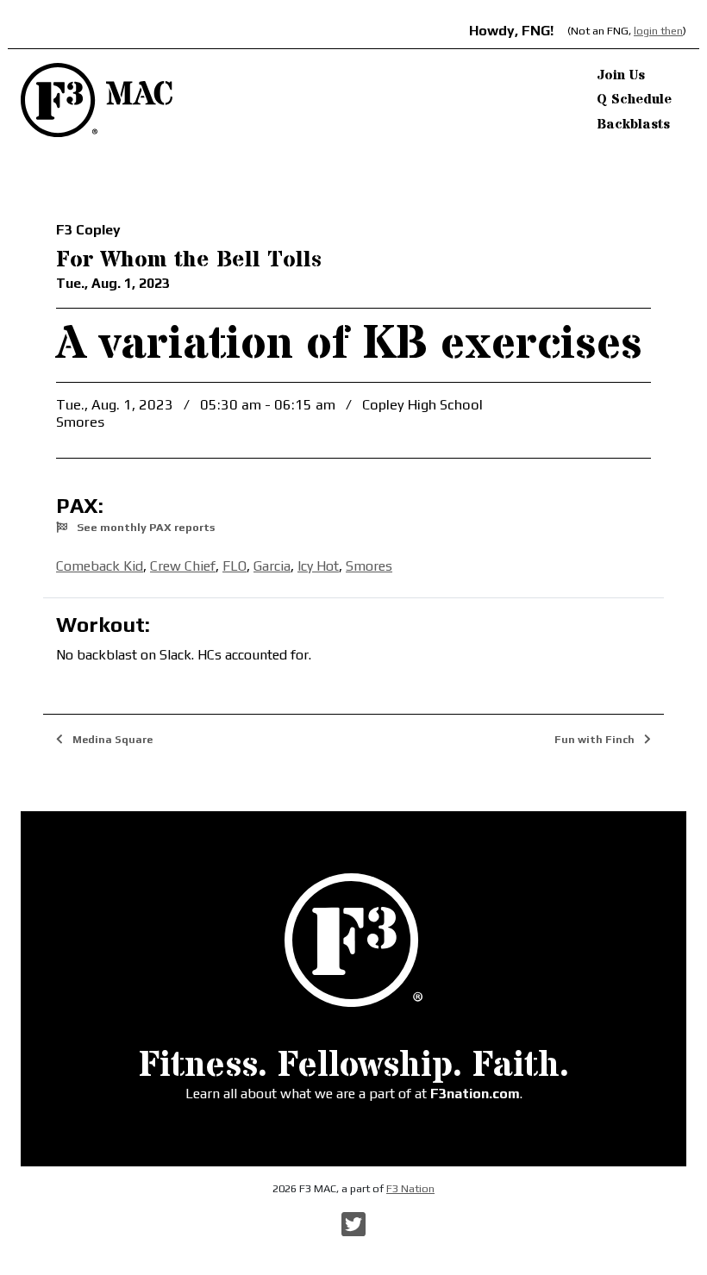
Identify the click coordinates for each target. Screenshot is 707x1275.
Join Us (621, 75)
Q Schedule (634, 99)
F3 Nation (410, 1188)
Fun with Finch (595, 739)
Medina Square (111, 739)
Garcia (272, 566)
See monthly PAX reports (144, 527)
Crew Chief (183, 566)
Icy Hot (318, 566)
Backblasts (633, 124)
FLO (234, 566)
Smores (369, 566)
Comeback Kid (99, 566)
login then (658, 30)
